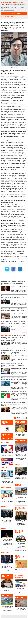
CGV (20, 616)
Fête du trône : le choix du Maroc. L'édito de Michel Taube (21, 434)
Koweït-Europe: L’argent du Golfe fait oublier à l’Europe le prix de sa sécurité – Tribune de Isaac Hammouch (13, 365)
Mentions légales (16, 616)
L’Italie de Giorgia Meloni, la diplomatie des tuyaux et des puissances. (20, 610)
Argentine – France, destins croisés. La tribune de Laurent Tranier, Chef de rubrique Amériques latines (20, 523)
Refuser (2, 16)
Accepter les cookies (14, 13)
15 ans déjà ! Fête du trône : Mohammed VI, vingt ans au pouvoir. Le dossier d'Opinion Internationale (7, 520)
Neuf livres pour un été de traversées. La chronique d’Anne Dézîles (7, 500)
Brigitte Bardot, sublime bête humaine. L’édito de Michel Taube (7, 589)
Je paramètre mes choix (10, 16)
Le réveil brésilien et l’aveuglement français (13, 391)
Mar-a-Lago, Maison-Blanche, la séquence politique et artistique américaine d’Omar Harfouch (13, 404)
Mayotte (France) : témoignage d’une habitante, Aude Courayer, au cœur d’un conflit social (12, 297)
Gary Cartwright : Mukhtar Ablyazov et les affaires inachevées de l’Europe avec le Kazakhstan (13, 283)
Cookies (16, 617)
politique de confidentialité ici (7, 10)
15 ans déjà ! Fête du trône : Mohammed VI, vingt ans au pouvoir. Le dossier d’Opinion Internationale (14, 323)
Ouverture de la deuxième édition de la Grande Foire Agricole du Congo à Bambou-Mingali (13, 310)
